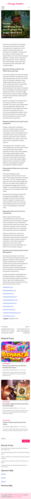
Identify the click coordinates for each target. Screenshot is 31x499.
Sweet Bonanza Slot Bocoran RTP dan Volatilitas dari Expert (14, 367)
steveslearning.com (9, 316)
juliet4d (3, 474)
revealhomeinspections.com (12, 313)
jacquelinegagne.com (9, 290)
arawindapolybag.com (10, 297)
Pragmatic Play (13, 319)
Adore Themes (16, 497)
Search (3, 439)
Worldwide (6, 23)
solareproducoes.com (10, 303)
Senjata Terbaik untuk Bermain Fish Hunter (14, 423)
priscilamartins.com (9, 309)
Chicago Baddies (15, 3)
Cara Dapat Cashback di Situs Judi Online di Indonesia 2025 (15, 405)
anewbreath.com (8, 293)
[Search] (28, 7)
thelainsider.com (8, 287)
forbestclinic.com (8, 306)
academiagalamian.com (10, 300)
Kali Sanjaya (7, 36)
